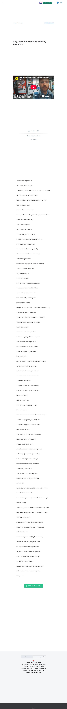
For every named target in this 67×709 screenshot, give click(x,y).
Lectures (33, 136)
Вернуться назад (18, 23)
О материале (33, 139)
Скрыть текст (50, 23)
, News (38, 136)
